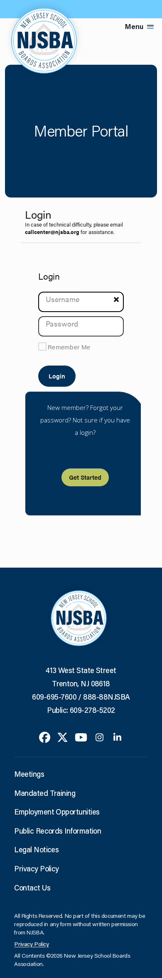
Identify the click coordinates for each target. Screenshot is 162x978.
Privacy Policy (36, 868)
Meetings (29, 774)
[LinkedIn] (117, 736)
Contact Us (32, 888)
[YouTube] (81, 736)
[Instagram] (99, 736)
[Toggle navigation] (150, 26)
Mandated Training (44, 793)
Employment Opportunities (56, 812)
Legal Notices (36, 849)
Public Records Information (57, 831)
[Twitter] (62, 736)
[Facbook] (44, 736)
